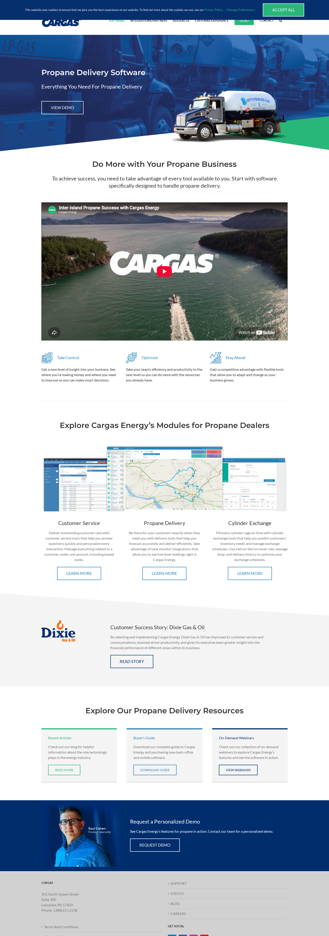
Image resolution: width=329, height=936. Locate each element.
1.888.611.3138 (65, 910)
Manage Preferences (240, 10)
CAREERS (178, 913)
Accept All (283, 9)
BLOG (175, 903)
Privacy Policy (213, 10)
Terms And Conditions (61, 927)
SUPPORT (179, 883)
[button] (280, 20)
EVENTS (177, 893)
